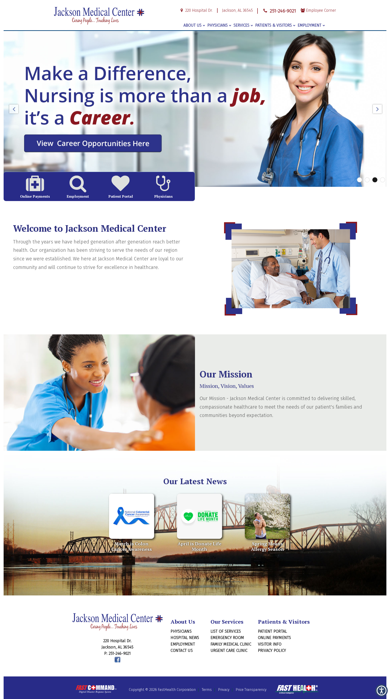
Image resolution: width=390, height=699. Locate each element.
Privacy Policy (272, 650)
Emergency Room (227, 637)
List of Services (226, 631)
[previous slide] (13, 110)
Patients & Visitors (273, 25)
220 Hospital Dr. (198, 10)
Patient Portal (272, 631)
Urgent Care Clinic (229, 650)
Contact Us (182, 650)
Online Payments (274, 637)
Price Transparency (251, 689)
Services (241, 25)
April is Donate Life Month (199, 546)
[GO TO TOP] (367, 695)
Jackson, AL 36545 (237, 10)
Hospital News (185, 637)
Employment (309, 25)
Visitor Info (269, 644)
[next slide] (376, 110)
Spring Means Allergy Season (267, 546)
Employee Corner (320, 10)
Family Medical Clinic (231, 644)
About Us (192, 25)
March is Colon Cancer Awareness (131, 546)
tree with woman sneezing (267, 560)
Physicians (217, 25)
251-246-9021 (282, 11)
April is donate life (199, 557)
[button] (381, 690)
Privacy (223, 689)
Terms (207, 689)
